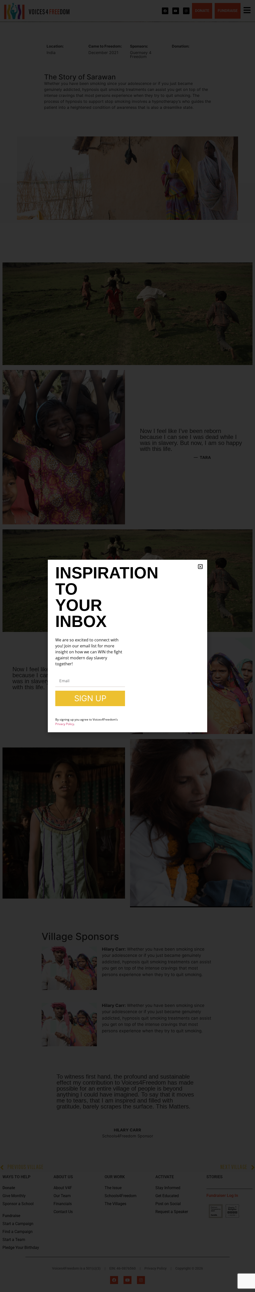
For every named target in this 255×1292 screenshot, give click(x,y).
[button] (200, 566)
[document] (127, 646)
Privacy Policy (64, 724)
